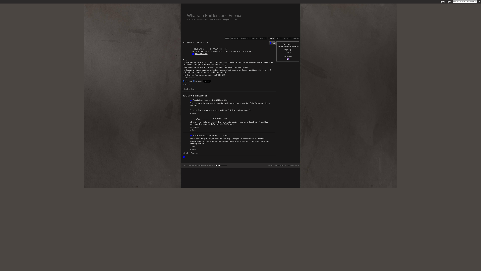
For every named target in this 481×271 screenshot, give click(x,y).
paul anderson (204, 119)
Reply (193, 113)
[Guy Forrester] (187, 54)
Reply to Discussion (191, 153)
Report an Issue (280, 165)
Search (479, 2)
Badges (270, 165)
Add (273, 43)
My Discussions (203, 42)
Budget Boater (201, 165)
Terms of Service (293, 165)
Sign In (449, 2)
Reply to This (188, 89)
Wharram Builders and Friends (214, 15)
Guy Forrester (205, 51)
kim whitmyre (203, 100)
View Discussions (201, 54)
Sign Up (442, 2)
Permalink (191, 100)
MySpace (188, 81)
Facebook (198, 81)
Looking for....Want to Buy (242, 51)
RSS (184, 157)
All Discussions (188, 42)
